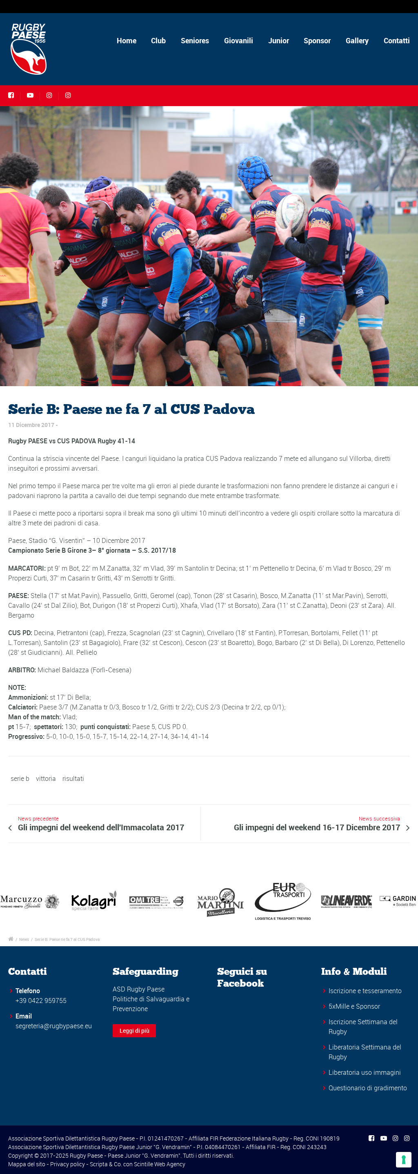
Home (126, 40)
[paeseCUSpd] (209, 246)
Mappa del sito (26, 1164)
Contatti (397, 40)
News (24, 939)
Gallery (357, 40)
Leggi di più (134, 1030)
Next (407, 901)
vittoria (46, 778)
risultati (73, 778)
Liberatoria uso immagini (365, 1072)
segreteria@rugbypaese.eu (54, 1025)
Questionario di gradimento (368, 1087)
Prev (10, 901)
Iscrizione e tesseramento (365, 990)
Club (158, 40)
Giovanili (238, 40)
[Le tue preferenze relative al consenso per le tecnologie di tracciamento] (403, 1159)
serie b (20, 778)
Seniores (195, 40)
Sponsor (317, 40)
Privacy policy (67, 1164)
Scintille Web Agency (159, 1164)
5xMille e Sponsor (354, 1006)
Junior (278, 40)
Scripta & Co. (106, 1164)
